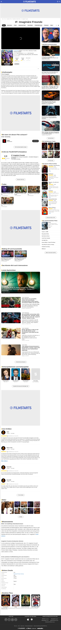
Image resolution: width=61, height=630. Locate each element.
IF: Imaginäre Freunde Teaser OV (7, 205)
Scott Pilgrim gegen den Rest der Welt (39, 606)
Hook (16, 606)
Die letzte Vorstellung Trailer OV (44, 156)
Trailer (4, 184)
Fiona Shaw (35, 380)
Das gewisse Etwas (45, 233)
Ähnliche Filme (7, 593)
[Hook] (15, 600)
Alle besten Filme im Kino (50, 217)
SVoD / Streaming (5, 136)
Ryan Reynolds (28, 54)
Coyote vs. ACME (45, 231)
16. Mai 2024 (16, 50)
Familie (34, 50)
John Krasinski (20, 53)
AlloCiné (43, 618)
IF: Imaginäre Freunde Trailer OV (33, 194)
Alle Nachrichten (51, 138)
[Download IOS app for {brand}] (28, 619)
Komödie (19, 51)
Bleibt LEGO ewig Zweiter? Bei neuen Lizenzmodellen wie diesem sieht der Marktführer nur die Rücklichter (49, 102)
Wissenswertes (7, 522)
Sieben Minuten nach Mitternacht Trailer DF (50, 156)
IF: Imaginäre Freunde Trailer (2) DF (20, 194)
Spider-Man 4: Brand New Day (54, 165)
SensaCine (53, 618)
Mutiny (49, 222)
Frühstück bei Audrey (46, 246)
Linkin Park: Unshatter (46, 238)
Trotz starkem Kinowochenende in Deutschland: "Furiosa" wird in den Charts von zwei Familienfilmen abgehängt (31, 348)
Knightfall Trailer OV (57, 156)
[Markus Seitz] (3, 448)
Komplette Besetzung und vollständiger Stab (20, 386)
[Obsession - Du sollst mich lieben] (45, 186)
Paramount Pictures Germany (19, 573)
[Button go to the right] (58, 25)
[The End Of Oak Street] (45, 202)
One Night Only (44, 240)
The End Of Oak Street (53, 199)
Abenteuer (31, 50)
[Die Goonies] (5, 600)
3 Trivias (15, 578)
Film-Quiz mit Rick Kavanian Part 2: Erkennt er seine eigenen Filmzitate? (20, 259)
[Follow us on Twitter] (9, 619)
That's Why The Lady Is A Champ (48, 244)
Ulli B (8, 431)
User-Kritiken (7, 429)
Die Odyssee (51, 173)
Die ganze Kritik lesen (20, 179)
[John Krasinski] (25, 374)
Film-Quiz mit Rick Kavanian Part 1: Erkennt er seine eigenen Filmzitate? (7, 259)
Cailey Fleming (21, 54)
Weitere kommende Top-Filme (51, 252)
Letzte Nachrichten (9, 270)
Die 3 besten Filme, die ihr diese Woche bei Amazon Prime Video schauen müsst (50, 72)
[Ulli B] (3, 432)
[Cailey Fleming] (5, 374)
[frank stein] (3, 467)
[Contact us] (15, 619)
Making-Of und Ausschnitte (12, 249)
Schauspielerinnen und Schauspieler (15, 367)
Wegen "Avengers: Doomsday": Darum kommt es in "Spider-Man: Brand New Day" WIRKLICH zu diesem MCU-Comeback (50, 132)
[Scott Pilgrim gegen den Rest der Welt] (35, 600)
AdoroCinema (53, 620)
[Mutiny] (45, 226)
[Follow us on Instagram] (12, 619)
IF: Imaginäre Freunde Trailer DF (7, 194)
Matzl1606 (9, 480)
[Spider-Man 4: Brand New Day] (45, 169)
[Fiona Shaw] (35, 374)
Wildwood (44, 248)
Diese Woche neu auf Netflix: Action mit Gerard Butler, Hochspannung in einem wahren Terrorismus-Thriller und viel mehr (30, 300)
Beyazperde (44, 620)
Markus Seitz (9, 447)
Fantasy (15, 51)
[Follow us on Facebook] (6, 619)
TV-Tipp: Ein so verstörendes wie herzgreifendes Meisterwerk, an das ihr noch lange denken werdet (50, 57)
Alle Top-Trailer (50, 160)
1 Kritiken (8, 449)
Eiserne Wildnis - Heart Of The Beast (48, 242)
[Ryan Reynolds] (15, 374)
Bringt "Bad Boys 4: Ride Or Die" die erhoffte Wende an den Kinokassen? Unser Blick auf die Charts (30, 331)
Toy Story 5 (51, 190)
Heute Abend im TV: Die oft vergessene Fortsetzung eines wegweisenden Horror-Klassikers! (49, 117)
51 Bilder (20, 516)
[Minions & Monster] (45, 211)
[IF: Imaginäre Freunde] (7, 57)
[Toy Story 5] (45, 194)
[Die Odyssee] (45, 177)
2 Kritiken (8, 433)
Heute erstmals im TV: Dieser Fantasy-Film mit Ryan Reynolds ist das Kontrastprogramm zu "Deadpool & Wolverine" (18, 289)
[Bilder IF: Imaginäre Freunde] (7, 507)
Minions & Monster (52, 207)
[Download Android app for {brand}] (32, 619)
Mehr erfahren (4, 461)
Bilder (4, 500)
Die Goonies (5, 606)
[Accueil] (29, 1)
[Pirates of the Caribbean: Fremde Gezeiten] (25, 600)
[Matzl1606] (3, 480)
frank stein (9, 466)
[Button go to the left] (56, 25)
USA (14, 572)
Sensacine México (48, 621)
